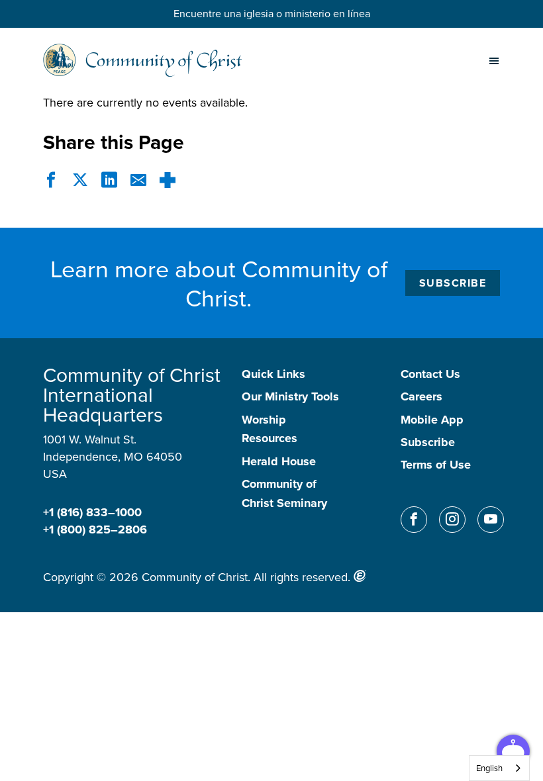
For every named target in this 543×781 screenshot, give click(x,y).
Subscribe (453, 283)
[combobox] (499, 768)
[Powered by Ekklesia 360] (360, 576)
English (489, 768)
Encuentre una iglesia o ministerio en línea (271, 13)
